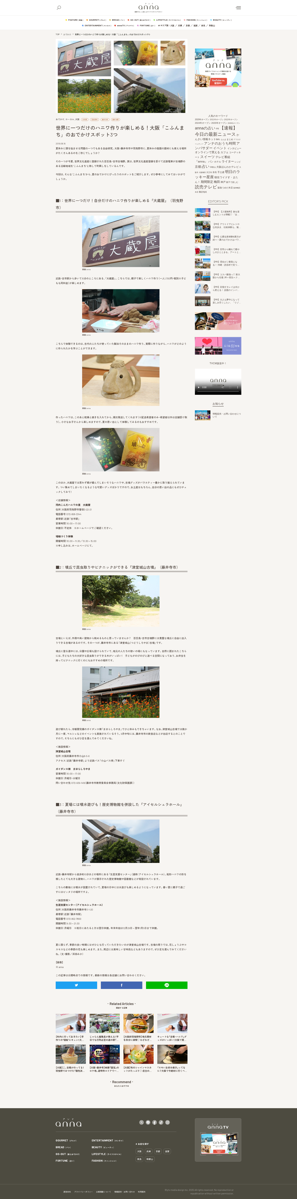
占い (206, 166)
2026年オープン (234, 123)
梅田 (217, 181)
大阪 (172, 26)
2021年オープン (217, 120)
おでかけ (67, 34)
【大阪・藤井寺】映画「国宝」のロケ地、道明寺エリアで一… (104, 1069)
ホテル (217, 161)
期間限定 (207, 181)
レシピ (238, 162)
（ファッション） (105, 1160)
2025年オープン (219, 123)
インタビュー (234, 148)
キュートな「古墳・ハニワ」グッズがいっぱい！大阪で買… (172, 1038)
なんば (223, 140)
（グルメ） (66, 1140)
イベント (220, 148)
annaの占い (205, 128)
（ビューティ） (103, 1147)
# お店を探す (142, 1143)
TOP (58, 34)
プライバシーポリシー (83, 1192)
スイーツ (207, 157)
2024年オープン (203, 123)
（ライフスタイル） (107, 1154)
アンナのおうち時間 (220, 143)
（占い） (65, 1160)
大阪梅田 (202, 172)
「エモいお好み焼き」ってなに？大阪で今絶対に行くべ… (172, 1069)
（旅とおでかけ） (68, 1154)
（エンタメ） (108, 1140)
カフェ (224, 152)
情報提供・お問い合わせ (124, 1192)
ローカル (69, 119)
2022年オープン (231, 120)
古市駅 (84, 119)
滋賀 (196, 26)
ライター (228, 161)
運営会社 (67, 1192)
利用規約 (141, 1192)
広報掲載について (103, 1192)
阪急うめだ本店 (225, 187)
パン (210, 161)
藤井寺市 (105, 119)
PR (217, 129)
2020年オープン (202, 119)
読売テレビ (206, 187)
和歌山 (212, 26)
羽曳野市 (94, 119)
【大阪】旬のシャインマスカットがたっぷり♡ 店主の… (137, 1069)
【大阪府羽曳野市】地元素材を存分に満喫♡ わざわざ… (137, 1038)
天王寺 (209, 172)
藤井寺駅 (115, 119)
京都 (188, 26)
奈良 (203, 26)
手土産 (220, 172)
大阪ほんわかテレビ (227, 167)
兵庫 (180, 26)
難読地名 (203, 192)
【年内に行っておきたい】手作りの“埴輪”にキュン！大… (70, 1038)
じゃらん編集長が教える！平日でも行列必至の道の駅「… (104, 1038)
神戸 (223, 182)
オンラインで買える (207, 152)
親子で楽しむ (232, 182)
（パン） (64, 1147)
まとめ (230, 139)
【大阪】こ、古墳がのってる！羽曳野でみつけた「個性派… (70, 1069)
